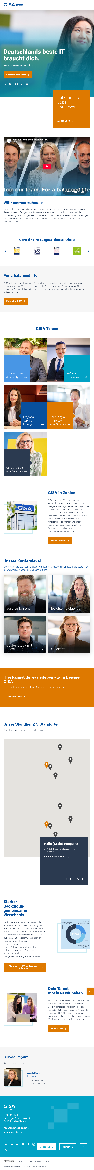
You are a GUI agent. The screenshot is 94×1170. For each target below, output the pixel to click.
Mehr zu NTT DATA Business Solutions (23, 967)
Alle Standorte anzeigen (15, 1128)
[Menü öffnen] (87, 5)
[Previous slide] (5, 84)
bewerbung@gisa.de (38, 1083)
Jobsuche (45, 1146)
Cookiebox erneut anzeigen (12, 1166)
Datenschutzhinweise (39, 1166)
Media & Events (58, 540)
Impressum (26, 1166)
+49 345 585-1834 (37, 1080)
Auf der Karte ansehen (55, 856)
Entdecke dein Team (16, 74)
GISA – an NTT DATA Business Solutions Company (33, 1161)
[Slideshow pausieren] (27, 84)
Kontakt (66, 1146)
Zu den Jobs (63, 121)
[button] (46, 765)
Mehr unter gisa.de (13, 1132)
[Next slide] (22, 84)
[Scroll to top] (83, 1146)
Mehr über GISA (14, 301)
